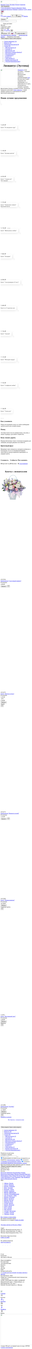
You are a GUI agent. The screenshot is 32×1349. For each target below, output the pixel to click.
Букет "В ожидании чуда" (8, 126)
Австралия (12, 1211)
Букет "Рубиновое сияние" (8, 193)
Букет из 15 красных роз (8, 307)
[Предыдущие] (1, 418)
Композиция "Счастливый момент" (11, 581)
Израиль (11, 1185)
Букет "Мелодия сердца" (8, 358)
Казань (23, 1172)
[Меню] (11, 31)
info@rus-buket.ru (6, 1242)
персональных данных (13, 1160)
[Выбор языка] (2, 11)
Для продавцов (5, 6)
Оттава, (6, 1203)
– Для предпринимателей (12, 61)
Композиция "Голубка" (7, 1106)
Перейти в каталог (6, 1117)
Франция (11, 1205)
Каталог (3, 4)
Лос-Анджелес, (8, 1195)
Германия (12, 1186)
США (15, 1195)
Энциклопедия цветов (11, 44)
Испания (12, 1197)
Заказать (3, 586)
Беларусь (11, 1198)
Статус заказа (27, 9)
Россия (11, 1200)
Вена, (5, 1188)
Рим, (5, 1209)
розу (28, 77)
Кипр (11, 1201)
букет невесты (17, 90)
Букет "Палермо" (6, 255)
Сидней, (6, 1211)
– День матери (9, 58)
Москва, (6, 1200)
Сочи (12, 1177)
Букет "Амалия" (5, 332)
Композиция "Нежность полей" (10, 813)
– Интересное (9, 50)
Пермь (14, 1175)
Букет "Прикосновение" (8, 900)
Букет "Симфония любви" (8, 384)
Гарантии (22, 4)
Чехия (10, 1206)
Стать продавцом (6, 8)
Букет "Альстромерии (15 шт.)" (10, 281)
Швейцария (12, 1192)
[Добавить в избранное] (8, 586)
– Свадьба (8, 49)
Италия (9, 1209)
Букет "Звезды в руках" (7, 694)
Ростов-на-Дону (21, 1175)
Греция (11, 1183)
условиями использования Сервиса (11, 1161)
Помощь (15, 9)
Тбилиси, (7, 1214)
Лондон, (6, 1194)
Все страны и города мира (8, 1217)
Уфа (22, 1177)
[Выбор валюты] (2, 13)
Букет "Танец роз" (6, 410)
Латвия (10, 1208)
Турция (12, 1212)
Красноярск (10, 1174)
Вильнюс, (7, 1189)
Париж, (6, 1205)
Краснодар (4, 1174)
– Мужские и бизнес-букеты (13, 52)
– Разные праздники (11, 60)
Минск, (6, 1198)
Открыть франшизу (16, 8)
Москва (5, 33)
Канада (11, 1203)
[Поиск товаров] (2, 30)
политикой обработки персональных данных (14, 1163)
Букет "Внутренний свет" (8, 1016)
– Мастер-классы (10, 47)
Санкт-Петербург (6, 1177)
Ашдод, (6, 1185)
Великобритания (14, 1194)
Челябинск (27, 1177)
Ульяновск (18, 1177)
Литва (12, 1189)
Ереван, (6, 1191)
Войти (19, 16)
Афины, (6, 1183)
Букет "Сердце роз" (6, 178)
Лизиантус (21, 70)
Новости (8, 43)
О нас (7, 4)
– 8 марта (8, 57)
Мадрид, (6, 1197)
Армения (11, 1191)
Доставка (12, 4)
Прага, (6, 1206)
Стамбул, (6, 1212)
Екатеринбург (17, 1172)
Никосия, (6, 1201)
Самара (28, 1175)
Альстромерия (23, 463)
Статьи (7, 46)
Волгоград (4, 1172)
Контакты (9, 9)
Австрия (10, 1188)
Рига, (5, 1208)
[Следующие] (3, 418)
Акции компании (10, 41)
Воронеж (9, 1172)
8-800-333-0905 (19, 1220)
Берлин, (6, 1186)
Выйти (25, 16)
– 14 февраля (9, 55)
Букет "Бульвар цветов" (8, 152)
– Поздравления (9, 53)
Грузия (12, 1214)
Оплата (17, 4)
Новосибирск (5, 1175)
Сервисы (20, 9)
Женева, (6, 1192)
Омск (10, 1175)
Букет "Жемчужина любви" (9, 218)
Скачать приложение (7, 1347)
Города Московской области (9, 1179)
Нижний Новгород (24, 1174)
